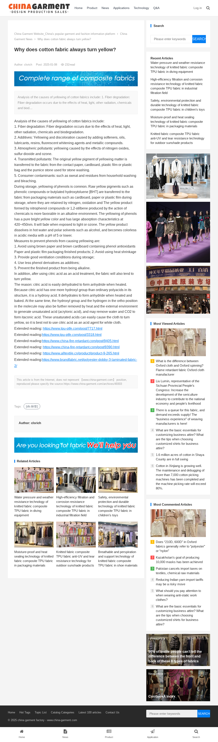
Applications (121, 8)
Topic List (41, 712)
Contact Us (112, 712)
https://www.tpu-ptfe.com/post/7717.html (72, 328)
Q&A (156, 8)
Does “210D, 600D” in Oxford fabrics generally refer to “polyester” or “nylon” (180, 546)
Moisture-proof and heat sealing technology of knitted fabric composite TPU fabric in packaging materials (177, 121)
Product (92, 8)
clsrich (28, 64)
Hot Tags (24, 712)
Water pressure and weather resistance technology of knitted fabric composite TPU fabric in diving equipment (33, 506)
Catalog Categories (62, 712)
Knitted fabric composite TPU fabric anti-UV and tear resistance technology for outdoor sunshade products (177, 138)
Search (199, 39)
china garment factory (31, 720)
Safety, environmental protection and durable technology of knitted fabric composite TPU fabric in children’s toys (116, 506)
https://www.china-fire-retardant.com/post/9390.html (81, 347)
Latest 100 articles (90, 712)
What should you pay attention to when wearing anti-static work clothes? (178, 595)
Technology (141, 8)
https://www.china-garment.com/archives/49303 (93, 383)
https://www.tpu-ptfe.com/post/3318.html (72, 335)
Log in (198, 8)
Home (79, 8)
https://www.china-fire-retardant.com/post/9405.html (80, 341)
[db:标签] (32, 406)
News (105, 8)
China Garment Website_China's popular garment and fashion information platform (64, 33)
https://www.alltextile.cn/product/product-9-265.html (81, 353)
